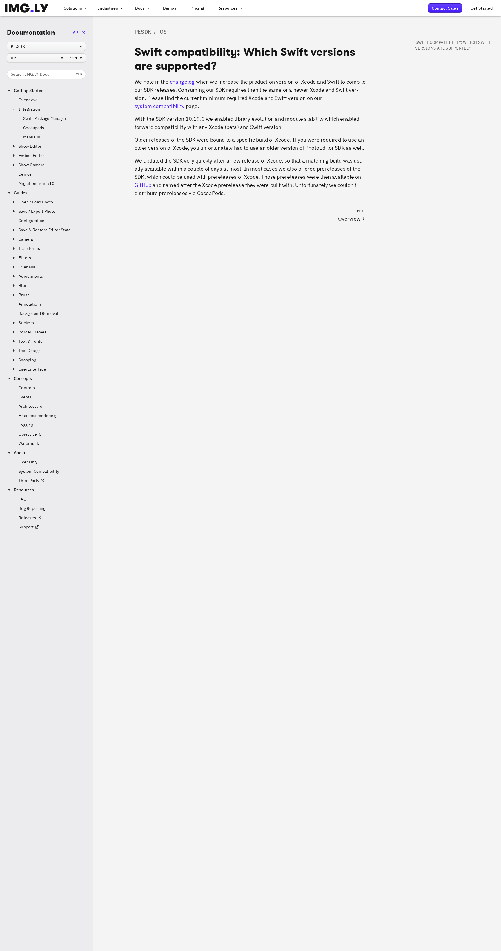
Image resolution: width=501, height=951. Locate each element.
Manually (31, 137)
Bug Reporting (32, 508)
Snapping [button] (27, 359)
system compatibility (160, 106)
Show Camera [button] (31, 164)
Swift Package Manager (44, 118)
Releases (27, 517)
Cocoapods (33, 127)
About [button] (19, 452)
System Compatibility (39, 471)
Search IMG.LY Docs (46, 74)
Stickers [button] (26, 322)
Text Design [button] (30, 350)
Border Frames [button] (33, 332)
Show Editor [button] (30, 146)
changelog (182, 81)
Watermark (29, 443)
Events (25, 397)
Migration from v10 (36, 183)
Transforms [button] (29, 248)
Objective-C (30, 434)
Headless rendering (37, 415)
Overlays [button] (27, 267)
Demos (25, 174)
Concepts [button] (23, 378)
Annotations (30, 304)
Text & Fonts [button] (30, 341)
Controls (27, 387)
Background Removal (38, 313)
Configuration (32, 220)
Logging (26, 424)
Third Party (29, 480)
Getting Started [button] (28, 90)
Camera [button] (26, 239)
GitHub (143, 185)
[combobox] (46, 46)
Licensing (28, 462)
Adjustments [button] (31, 276)
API (76, 32)
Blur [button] (22, 285)
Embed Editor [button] (31, 155)
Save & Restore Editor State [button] (45, 229)
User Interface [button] (32, 369)
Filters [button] (25, 257)
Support (26, 527)
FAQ (22, 499)
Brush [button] (24, 294)
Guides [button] (21, 192)
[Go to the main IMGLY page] (26, 8)
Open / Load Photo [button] (36, 202)
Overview (28, 99)
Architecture (30, 406)
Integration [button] (29, 109)
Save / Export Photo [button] (37, 211)
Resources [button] (24, 489)
